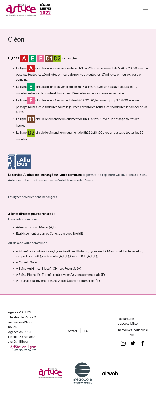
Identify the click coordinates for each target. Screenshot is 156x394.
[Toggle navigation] (145, 9)
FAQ (87, 331)
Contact (71, 331)
